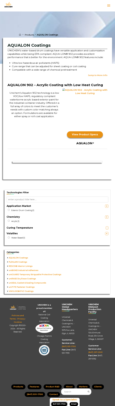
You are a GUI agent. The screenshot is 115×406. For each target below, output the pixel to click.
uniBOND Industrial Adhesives (23, 270)
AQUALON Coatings (18, 258)
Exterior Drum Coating (22, 210)
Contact (53, 394)
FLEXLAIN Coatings (18, 262)
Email (74, 404)
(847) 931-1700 (69, 346)
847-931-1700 (59, 404)
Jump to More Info (98, 75)
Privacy (21, 319)
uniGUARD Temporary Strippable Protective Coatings (35, 274)
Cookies (18, 322)
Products (29, 35)
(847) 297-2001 (95, 352)
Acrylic (15, 221)
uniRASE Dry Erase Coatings (22, 279)
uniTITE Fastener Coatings (22, 287)
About (69, 387)
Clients (98, 387)
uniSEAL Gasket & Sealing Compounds (27, 283)
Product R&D (52, 387)
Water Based (18, 238)
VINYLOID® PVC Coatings (21, 291)
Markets (83, 387)
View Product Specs (85, 134)
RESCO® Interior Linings (20, 266)
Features (34, 387)
